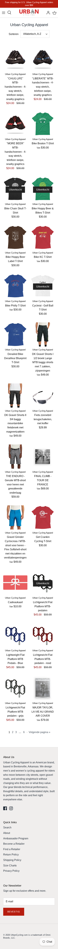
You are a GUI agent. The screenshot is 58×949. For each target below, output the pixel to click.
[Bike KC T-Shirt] (43, 237)
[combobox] (34, 34)
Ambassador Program (15, 838)
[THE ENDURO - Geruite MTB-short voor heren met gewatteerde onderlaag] (15, 456)
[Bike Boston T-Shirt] (43, 124)
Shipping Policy (12, 860)
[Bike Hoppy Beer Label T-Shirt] (15, 237)
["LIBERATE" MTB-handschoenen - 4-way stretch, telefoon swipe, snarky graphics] (43, 59)
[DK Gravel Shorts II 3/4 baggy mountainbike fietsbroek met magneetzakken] (15, 395)
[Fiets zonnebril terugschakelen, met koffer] (43, 395)
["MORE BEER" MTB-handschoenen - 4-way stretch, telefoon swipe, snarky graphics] (15, 124)
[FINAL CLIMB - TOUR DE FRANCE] (43, 456)
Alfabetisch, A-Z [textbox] (32, 34)
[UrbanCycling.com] (29, 12)
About (6, 833)
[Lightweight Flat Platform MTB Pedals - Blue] (15, 635)
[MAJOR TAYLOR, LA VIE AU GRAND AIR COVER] (43, 688)
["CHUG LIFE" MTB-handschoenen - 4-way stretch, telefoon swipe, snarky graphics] (15, 59)
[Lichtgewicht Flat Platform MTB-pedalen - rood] (43, 635)
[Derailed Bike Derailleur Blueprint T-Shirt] (15, 334)
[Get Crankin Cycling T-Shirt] (43, 517)
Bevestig (13, 911)
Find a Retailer (11, 849)
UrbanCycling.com (19, 935)
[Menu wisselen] (3, 12)
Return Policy (11, 854)
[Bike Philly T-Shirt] (15, 286)
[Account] (47, 12)
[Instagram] (11, 808)
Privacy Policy (11, 870)
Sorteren (14, 34)
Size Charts (10, 865)
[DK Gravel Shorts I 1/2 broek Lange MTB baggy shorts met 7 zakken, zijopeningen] (43, 334)
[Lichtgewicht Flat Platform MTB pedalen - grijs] (15, 688)
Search (7, 827)
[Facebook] (5, 808)
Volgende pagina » (39, 732)
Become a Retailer (13, 843)
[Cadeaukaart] (15, 583)
